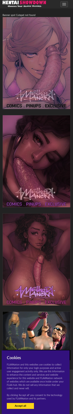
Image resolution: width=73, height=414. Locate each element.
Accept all (20, 406)
